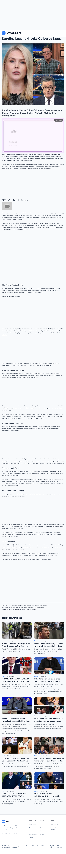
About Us (42, 824)
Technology (32, 824)
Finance (31, 837)
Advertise (42, 834)
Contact (42, 828)
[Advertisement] (33, 15)
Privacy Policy (54, 824)
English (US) (52, 846)
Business (31, 828)
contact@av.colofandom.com (10, 833)
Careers (42, 831)
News (30, 831)
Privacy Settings (59, 846)
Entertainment (33, 834)
